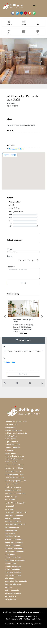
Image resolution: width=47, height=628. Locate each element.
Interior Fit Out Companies (15, 503)
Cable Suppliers (11, 436)
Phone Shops (9, 554)
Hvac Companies (11, 500)
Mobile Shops (10, 533)
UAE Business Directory (32, 619)
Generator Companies (13, 490)
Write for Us (32, 617)
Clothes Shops (10, 453)
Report (24, 374)
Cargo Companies (11, 442)
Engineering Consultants (14, 474)
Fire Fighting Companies (14, 478)
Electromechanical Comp (14, 465)
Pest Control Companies (14, 548)
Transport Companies (13, 593)
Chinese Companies (12, 445)
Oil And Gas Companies (13, 542)
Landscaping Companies (14, 515)
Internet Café (9, 506)
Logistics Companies (12, 518)
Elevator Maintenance (13, 471)
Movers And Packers (12, 536)
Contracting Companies (14, 459)
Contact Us (22, 617)
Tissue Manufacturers (13, 584)
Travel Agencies (10, 596)
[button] (34, 6)
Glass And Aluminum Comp (15, 493)
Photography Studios (13, 557)
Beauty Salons (10, 427)
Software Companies (12, 569)
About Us (13, 617)
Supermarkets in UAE (13, 575)
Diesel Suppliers (11, 462)
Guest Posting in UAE (14, 619)
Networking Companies (13, 539)
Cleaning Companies (12, 447)
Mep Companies (11, 530)
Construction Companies (14, 456)
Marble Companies (12, 527)
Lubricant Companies (13, 521)
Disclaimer (7, 612)
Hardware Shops (11, 497)
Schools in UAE (10, 563)
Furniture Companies (13, 487)
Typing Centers (10, 599)
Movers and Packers (16, 149)
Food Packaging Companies (15, 481)
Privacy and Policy (37, 612)
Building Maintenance (13, 430)
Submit (23, 283)
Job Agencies (9, 509)
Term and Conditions (21, 612)
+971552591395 (9, 362)
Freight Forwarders (12, 484)
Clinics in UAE (10, 450)
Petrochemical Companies (14, 551)
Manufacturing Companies (15, 524)
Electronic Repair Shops (14, 468)
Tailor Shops (9, 578)
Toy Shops (8, 587)
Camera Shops (10, 439)
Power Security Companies (15, 560)
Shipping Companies (13, 566)
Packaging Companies (13, 545)
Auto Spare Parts (11, 424)
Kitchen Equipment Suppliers (16, 512)
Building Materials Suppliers (16, 433)
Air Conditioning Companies (16, 422)
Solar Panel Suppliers (13, 572)
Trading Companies (12, 590)
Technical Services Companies (16, 581)
